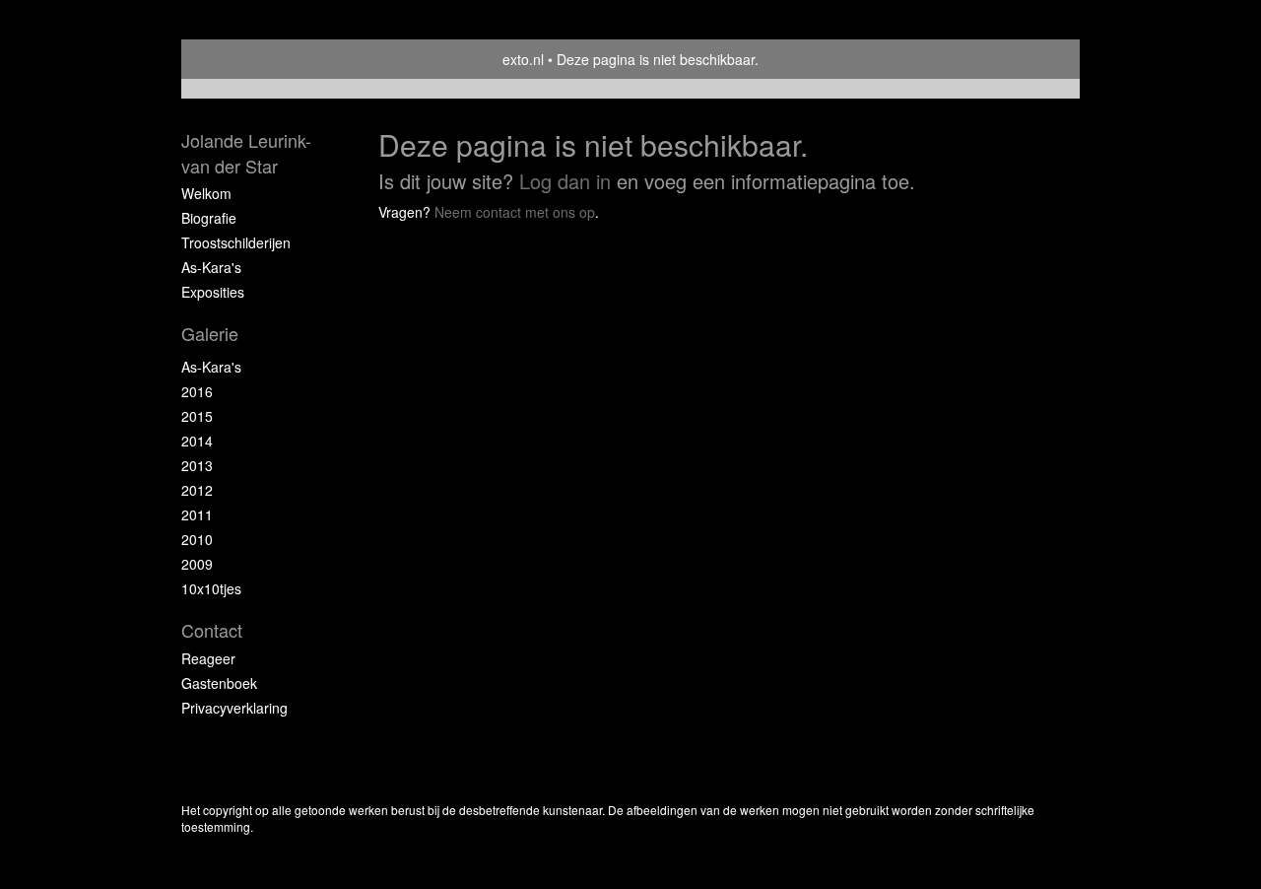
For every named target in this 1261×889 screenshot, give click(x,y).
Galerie (209, 333)
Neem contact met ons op (514, 212)
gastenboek (219, 683)
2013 (197, 465)
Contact (211, 630)
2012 (197, 490)
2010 (197, 539)
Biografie (208, 218)
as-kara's (211, 366)
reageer (208, 658)
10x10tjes (211, 588)
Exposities (212, 292)
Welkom (206, 193)
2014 (197, 440)
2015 (197, 416)
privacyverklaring (234, 708)
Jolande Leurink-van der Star (246, 153)
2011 (197, 514)
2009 (197, 564)
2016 (197, 391)
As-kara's (211, 267)
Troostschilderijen (236, 242)
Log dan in (565, 181)
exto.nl (523, 59)
